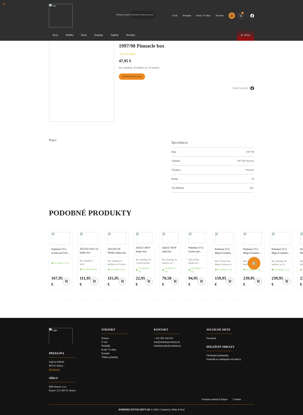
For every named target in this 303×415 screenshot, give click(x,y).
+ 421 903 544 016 (163, 338)
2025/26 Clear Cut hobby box (89, 250)
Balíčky (70, 35)
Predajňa (187, 15)
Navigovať (54, 369)
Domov (105, 338)
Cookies (237, 399)
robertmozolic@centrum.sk (167, 345)
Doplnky (98, 35)
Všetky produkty (109, 357)
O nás (175, 15)
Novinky (130, 35)
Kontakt (220, 15)
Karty (84, 35)
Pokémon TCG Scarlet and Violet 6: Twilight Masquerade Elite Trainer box (60, 251)
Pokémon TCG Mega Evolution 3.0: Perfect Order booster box (252, 251)
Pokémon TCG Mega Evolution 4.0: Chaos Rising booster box (280, 251)
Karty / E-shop (203, 15)
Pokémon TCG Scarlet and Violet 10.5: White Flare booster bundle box (196, 249)
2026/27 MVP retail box (169, 249)
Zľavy (247, 35)
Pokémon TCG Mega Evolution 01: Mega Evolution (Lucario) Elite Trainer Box (223, 251)
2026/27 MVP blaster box (143, 249)
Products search (123, 14)
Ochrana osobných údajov (215, 399)
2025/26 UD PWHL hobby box (117, 251)
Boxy (55, 35)
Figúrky (115, 35)
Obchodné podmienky (217, 355)
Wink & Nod (178, 409)
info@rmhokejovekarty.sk (167, 342)
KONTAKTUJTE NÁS (132, 76)
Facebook (211, 338)
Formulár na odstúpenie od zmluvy (223, 359)
